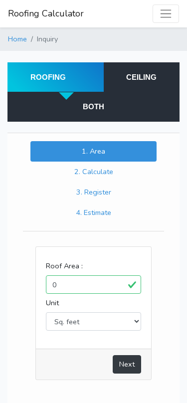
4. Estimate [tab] (93, 212)
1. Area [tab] (93, 151)
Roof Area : (64, 266)
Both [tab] (93, 106)
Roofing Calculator (46, 13)
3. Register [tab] (93, 192)
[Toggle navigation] (166, 13)
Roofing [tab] (48, 77)
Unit (52, 303)
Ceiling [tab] (141, 77)
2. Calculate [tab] (93, 172)
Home (17, 39)
